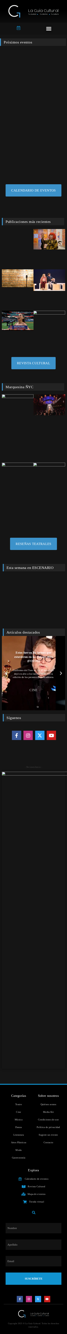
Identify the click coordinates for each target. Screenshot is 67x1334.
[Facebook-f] (16, 735)
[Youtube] (51, 735)
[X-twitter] (39, 735)
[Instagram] (28, 735)
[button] (49, 29)
